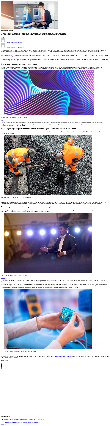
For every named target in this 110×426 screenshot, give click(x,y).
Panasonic (15, 357)
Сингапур (62, 356)
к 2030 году (99, 131)
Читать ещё (3, 424)
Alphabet (10, 357)
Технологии (4, 30)
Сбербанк (68, 356)
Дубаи (57, 356)
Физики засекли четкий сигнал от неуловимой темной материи (20, 422)
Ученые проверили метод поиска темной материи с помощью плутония (22, 419)
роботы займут (57, 131)
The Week (14, 56)
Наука (40, 420)
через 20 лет (67, 131)
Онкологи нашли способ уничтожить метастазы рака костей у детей (21, 420)
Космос (42, 419)
